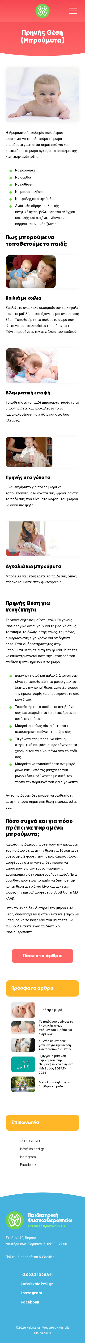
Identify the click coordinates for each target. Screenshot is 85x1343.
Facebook (28, 1165)
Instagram (28, 1157)
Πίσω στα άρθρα (42, 956)
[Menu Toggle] (72, 10)
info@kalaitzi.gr (32, 1149)
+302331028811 (32, 1141)
